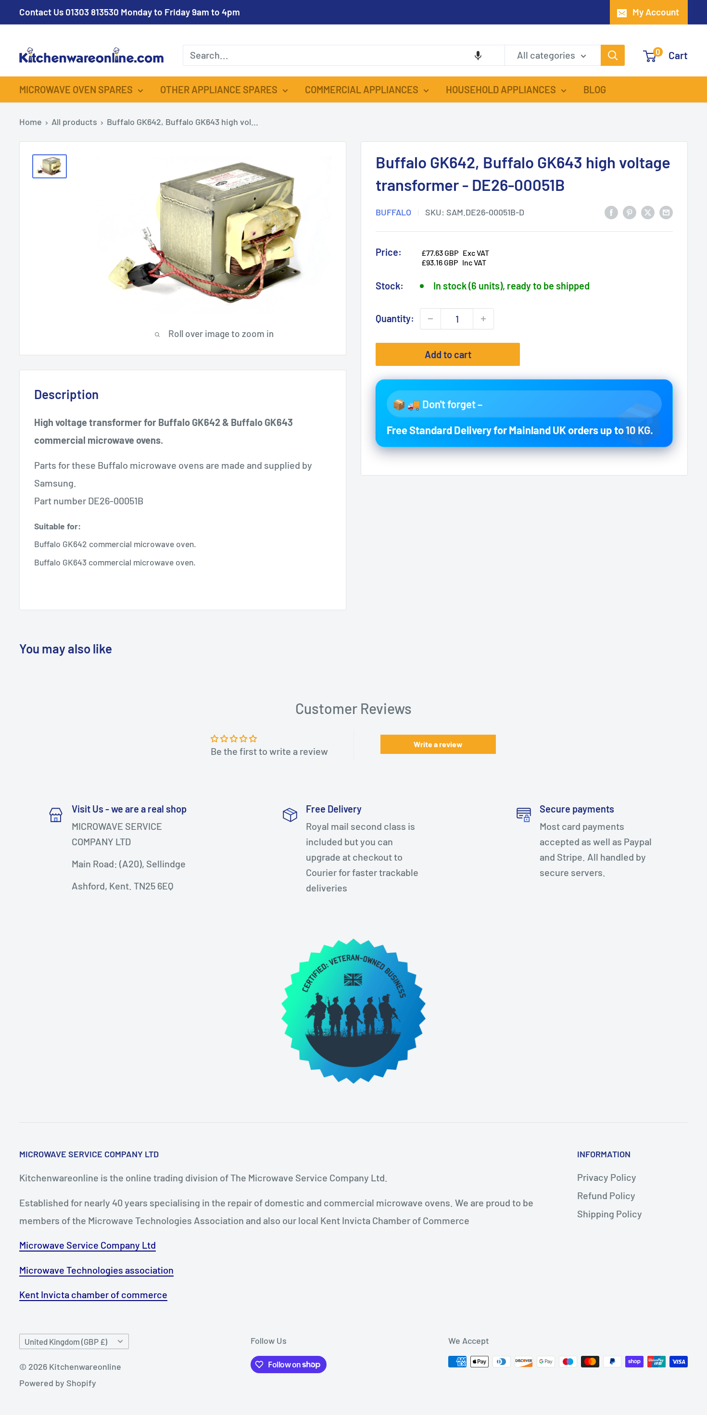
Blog (594, 89)
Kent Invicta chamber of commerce (93, 1294)
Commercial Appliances (361, 89)
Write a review (438, 744)
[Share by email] (666, 211)
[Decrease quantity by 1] (430, 319)
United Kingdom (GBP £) (66, 1341)
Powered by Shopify (57, 1382)
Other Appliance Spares (219, 89)
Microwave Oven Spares (76, 89)
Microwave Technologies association (96, 1270)
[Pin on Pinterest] (629, 211)
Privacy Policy (606, 1177)
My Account (655, 11)
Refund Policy (606, 1195)
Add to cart (448, 354)
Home (30, 121)
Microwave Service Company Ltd (87, 1245)
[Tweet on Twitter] (648, 211)
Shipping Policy (609, 1213)
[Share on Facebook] (611, 211)
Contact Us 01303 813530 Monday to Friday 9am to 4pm (129, 11)
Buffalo (393, 212)
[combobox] (344, 55)
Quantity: (395, 318)
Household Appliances (501, 89)
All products (74, 121)
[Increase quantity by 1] (483, 319)
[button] (478, 55)
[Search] (613, 55)
